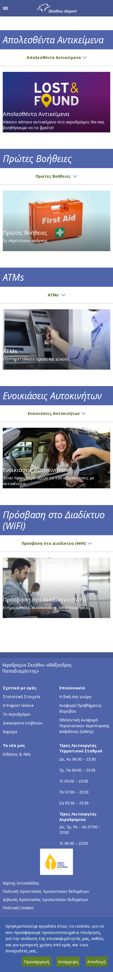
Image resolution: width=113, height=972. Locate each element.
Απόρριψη (68, 961)
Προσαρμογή (36, 961)
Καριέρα (10, 731)
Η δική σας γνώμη (75, 696)
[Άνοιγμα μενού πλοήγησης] (5, 8)
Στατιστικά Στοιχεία (21, 696)
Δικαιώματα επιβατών (23, 723)
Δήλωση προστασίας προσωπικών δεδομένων (45, 899)
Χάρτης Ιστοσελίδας (21, 883)
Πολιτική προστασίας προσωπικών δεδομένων (46, 891)
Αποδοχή (96, 961)
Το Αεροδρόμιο (16, 714)
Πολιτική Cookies (18, 907)
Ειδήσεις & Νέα (16, 754)
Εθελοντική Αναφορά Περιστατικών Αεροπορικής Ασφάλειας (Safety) (84, 725)
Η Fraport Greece (18, 705)
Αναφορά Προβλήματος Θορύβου (80, 708)
